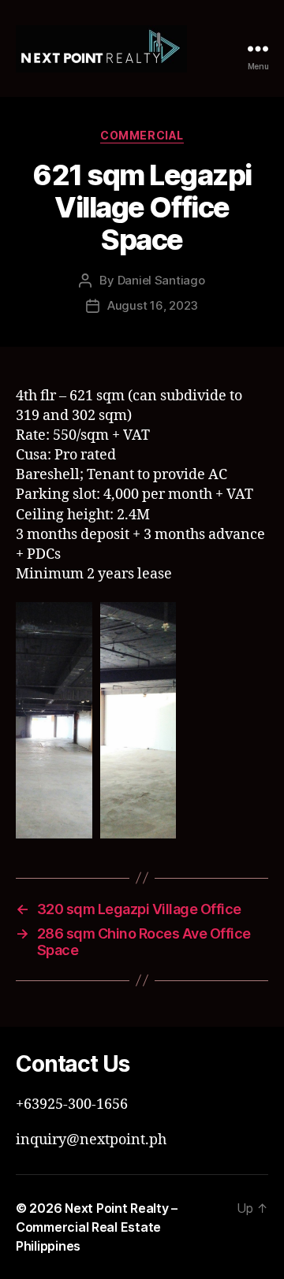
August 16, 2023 (152, 305)
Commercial (141, 135)
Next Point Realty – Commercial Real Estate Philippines (97, 1227)
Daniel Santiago (161, 280)
